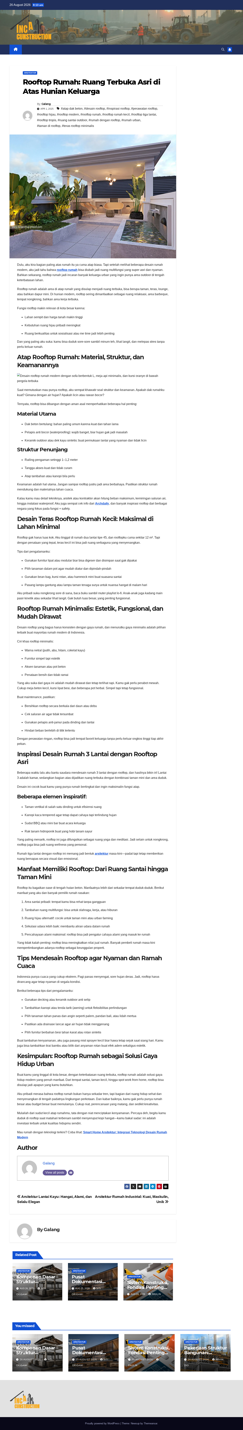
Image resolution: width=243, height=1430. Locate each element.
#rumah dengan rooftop (104, 120)
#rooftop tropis (46, 120)
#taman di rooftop (48, 125)
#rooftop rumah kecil (116, 114)
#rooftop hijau (46, 114)
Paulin (156, 1294)
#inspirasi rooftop (118, 108)
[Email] (71, 1172)
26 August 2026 (31, 1359)
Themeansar (150, 1423)
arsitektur (101, 853)
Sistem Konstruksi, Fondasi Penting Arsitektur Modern (148, 1287)
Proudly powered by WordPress (102, 1423)
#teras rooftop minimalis (78, 125)
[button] (222, 49)
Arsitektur (30, 73)
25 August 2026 (87, 1359)
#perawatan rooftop (144, 108)
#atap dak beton (72, 108)
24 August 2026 (143, 1359)
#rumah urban (131, 120)
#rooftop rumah (90, 114)
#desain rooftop (94, 108)
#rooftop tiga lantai (143, 114)
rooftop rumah (67, 269)
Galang (46, 104)
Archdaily (102, 503)
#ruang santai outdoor (72, 120)
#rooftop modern (68, 114)
